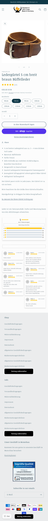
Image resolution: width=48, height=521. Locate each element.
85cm (6, 101)
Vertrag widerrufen (18, 371)
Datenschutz (9, 345)
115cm (28, 106)
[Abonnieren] (40, 494)
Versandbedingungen (12, 329)
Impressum (8, 340)
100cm (36, 101)
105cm (6, 106)
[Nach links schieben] (19, 67)
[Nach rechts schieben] (29, 67)
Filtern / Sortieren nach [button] (11, 246)
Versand (11, 92)
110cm (17, 106)
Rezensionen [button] (6, 242)
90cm (16, 101)
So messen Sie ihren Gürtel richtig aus (17, 199)
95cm (26, 101)
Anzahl (4, 111)
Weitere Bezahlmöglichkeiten (24, 137)
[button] (2, 9)
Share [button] (6, 142)
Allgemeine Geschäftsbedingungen (17, 350)
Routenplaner (10, 455)
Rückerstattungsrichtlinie (14, 355)
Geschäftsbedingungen (13, 324)
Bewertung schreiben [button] (24, 225)
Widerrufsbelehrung (12, 334)
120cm (39, 106)
